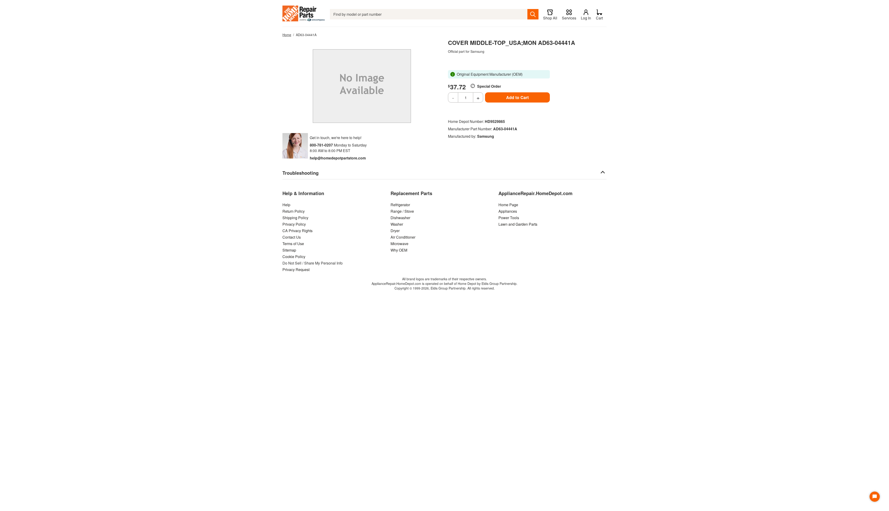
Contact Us (291, 237)
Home (286, 35)
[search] (532, 14)
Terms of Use (293, 243)
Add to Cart (517, 97)
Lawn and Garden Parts (517, 224)
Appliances (507, 211)
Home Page (508, 204)
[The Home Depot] (303, 14)
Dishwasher (400, 217)
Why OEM (399, 250)
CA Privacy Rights (297, 230)
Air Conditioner (403, 237)
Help (286, 204)
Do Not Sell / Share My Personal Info (312, 263)
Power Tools (508, 217)
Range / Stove (402, 211)
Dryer (395, 230)
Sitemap (289, 250)
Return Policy (293, 211)
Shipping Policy (295, 217)
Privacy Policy (294, 224)
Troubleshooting (300, 172)
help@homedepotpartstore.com (338, 158)
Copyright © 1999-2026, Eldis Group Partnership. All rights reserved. (444, 288)
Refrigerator (400, 204)
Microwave (399, 243)
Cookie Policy (293, 256)
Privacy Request (296, 269)
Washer (397, 224)
